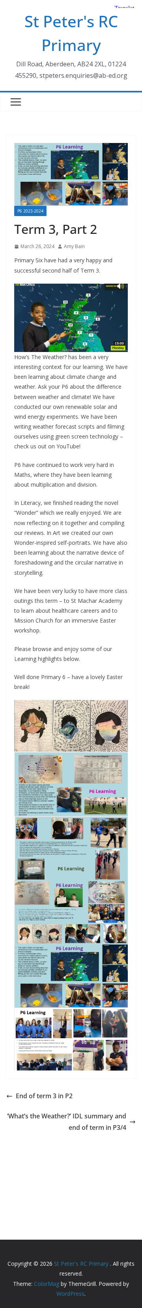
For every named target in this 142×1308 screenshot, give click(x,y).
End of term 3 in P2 (44, 1096)
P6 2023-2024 (30, 211)
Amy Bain (74, 246)
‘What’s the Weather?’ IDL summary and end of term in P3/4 (66, 1122)
